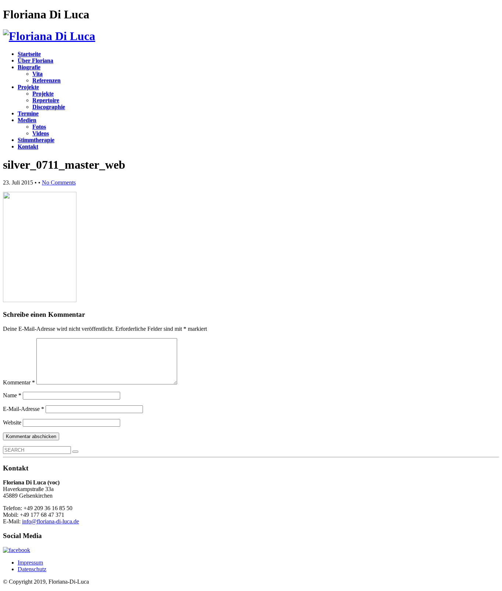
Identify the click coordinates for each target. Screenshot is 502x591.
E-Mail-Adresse (23, 409)
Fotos (39, 126)
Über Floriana (35, 60)
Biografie (29, 67)
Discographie (48, 107)
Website (12, 422)
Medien (27, 120)
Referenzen (46, 80)
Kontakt (28, 146)
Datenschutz (32, 569)
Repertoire (45, 100)
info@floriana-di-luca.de (50, 521)
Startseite (29, 54)
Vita (37, 74)
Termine (28, 113)
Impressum (30, 562)
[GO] (75, 452)
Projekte (28, 87)
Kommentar (19, 382)
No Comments (59, 182)
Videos (40, 133)
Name (12, 395)
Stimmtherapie (36, 140)
